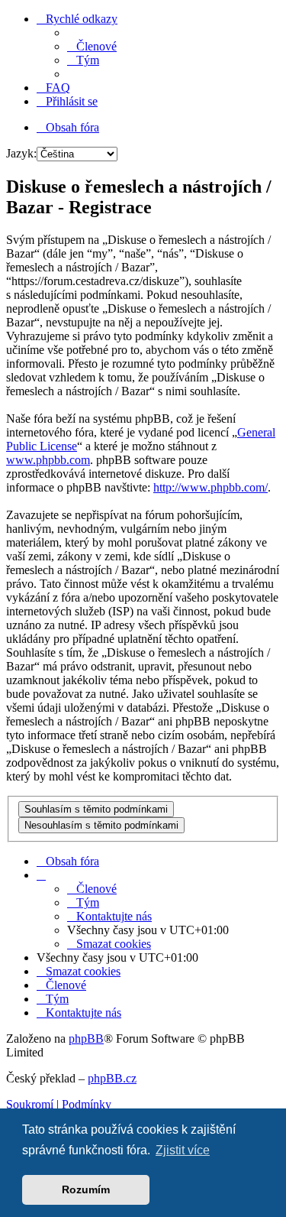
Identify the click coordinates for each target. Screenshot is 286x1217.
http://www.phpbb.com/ (210, 487)
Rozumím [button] (86, 1189)
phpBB (86, 1038)
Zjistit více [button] (183, 1150)
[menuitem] (92, 46)
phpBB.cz (112, 1078)
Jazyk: (21, 153)
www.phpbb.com (48, 459)
